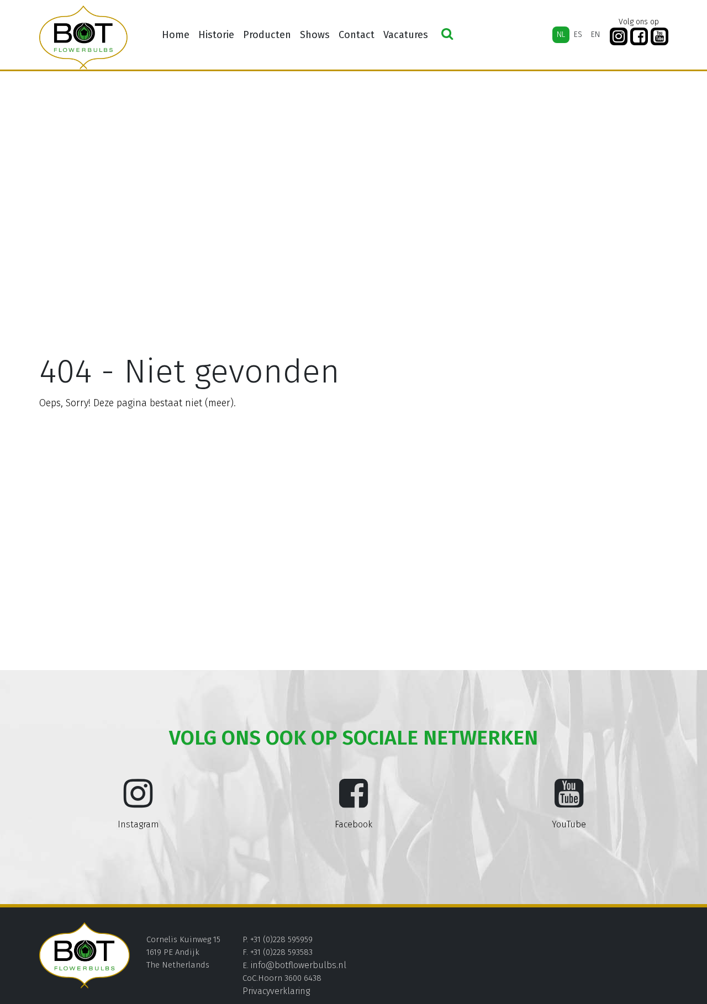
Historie (216, 35)
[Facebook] (639, 36)
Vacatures (405, 35)
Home (175, 35)
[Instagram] (619, 36)
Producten (267, 35)
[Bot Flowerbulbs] (83, 38)
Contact (356, 35)
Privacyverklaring (276, 991)
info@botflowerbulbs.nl (298, 965)
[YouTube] (659, 36)
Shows (315, 35)
